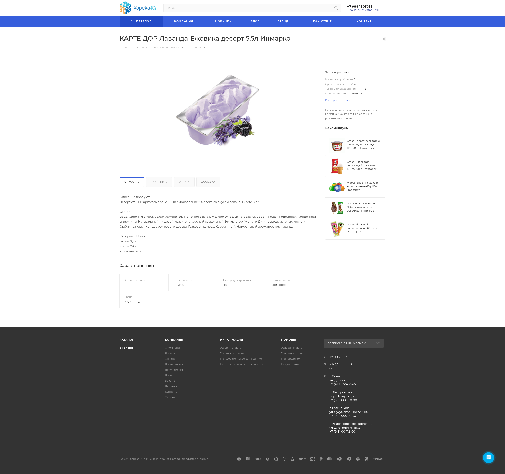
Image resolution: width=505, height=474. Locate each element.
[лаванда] (218, 112)
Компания (174, 339)
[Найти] (336, 8)
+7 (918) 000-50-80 (343, 400)
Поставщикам (174, 364)
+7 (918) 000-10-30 (342, 416)
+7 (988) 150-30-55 (342, 384)
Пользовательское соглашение (241, 358)
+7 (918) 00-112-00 (342, 431)
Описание (131, 181)
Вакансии (171, 380)
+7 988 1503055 (360, 6)
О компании (173, 347)
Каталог (127, 339)
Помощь (288, 339)
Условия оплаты (230, 347)
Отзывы (170, 397)
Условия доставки (232, 353)
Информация (231, 339)
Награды (171, 386)
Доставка (208, 181)
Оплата (184, 181)
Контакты (171, 391)
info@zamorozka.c (343, 364)
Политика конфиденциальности (241, 364)
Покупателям (174, 369)
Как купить (159, 181)
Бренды (126, 347)
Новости (170, 375)
